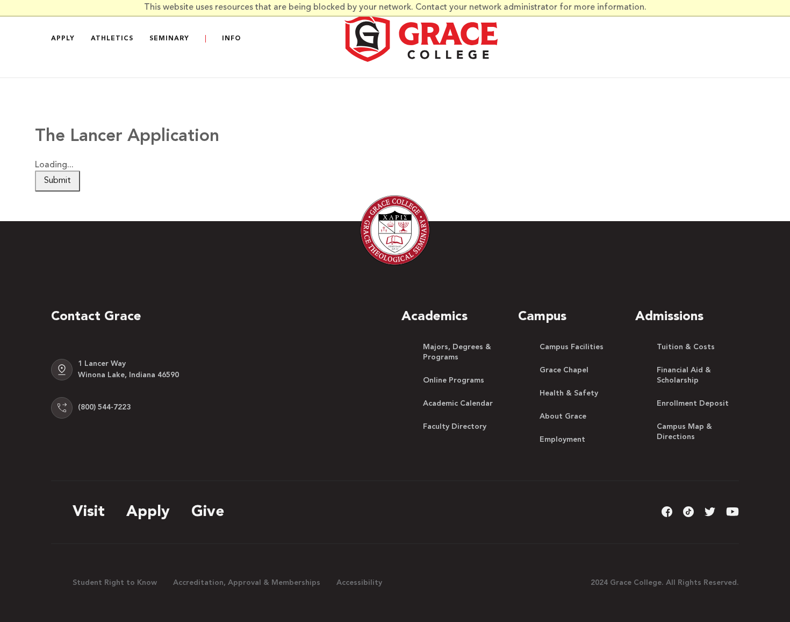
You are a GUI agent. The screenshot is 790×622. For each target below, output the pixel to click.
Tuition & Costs (686, 347)
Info (231, 39)
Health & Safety (569, 393)
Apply (63, 39)
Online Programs (453, 380)
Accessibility (359, 582)
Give (207, 512)
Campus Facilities (572, 347)
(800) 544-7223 (104, 407)
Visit (89, 512)
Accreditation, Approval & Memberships (246, 582)
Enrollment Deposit (693, 403)
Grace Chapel (564, 370)
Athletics (112, 39)
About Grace (563, 416)
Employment (562, 439)
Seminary (169, 39)
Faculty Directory (454, 426)
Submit (57, 180)
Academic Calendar (458, 403)
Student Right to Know (115, 582)
